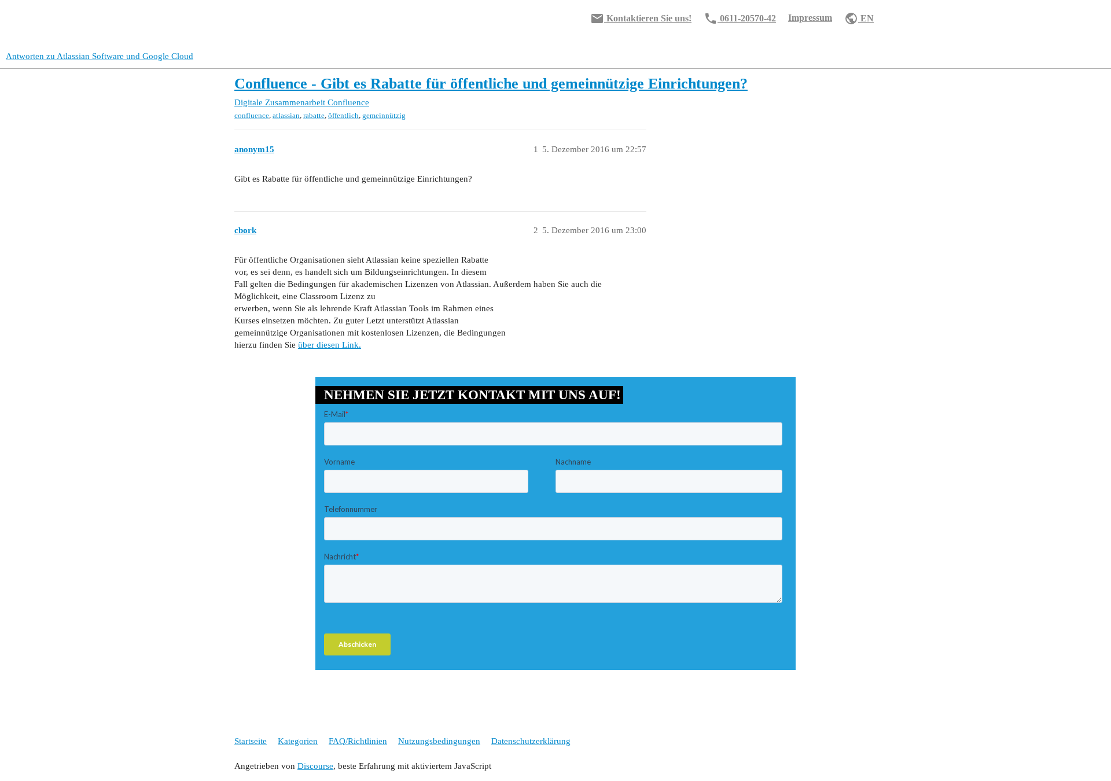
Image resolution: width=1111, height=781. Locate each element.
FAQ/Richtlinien (358, 741)
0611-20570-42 (740, 18)
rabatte (314, 115)
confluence (251, 115)
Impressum (810, 18)
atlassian (286, 115)
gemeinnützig (384, 115)
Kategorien (298, 741)
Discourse (315, 766)
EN (859, 18)
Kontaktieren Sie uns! (640, 18)
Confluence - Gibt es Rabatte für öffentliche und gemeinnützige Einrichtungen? (491, 83)
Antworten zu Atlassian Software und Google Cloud (99, 56)
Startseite (250, 741)
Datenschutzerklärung (531, 741)
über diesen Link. (329, 344)
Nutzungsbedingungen (439, 741)
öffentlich (343, 115)
